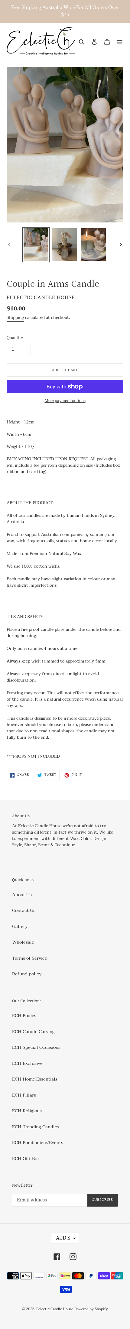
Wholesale (23, 942)
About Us (22, 895)
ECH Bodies (24, 1015)
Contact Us (23, 910)
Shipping (15, 317)
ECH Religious (27, 1111)
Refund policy (26, 974)
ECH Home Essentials (34, 1079)
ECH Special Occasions (36, 1047)
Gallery (20, 926)
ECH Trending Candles (35, 1127)
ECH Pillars (24, 1095)
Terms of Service (29, 958)
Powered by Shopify (91, 1309)
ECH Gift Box (26, 1158)
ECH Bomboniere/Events (37, 1142)
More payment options (65, 401)
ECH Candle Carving (33, 1032)
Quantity (15, 338)
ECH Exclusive (27, 1063)
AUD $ (63, 1238)
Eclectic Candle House (54, 1309)
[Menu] (119, 41)
